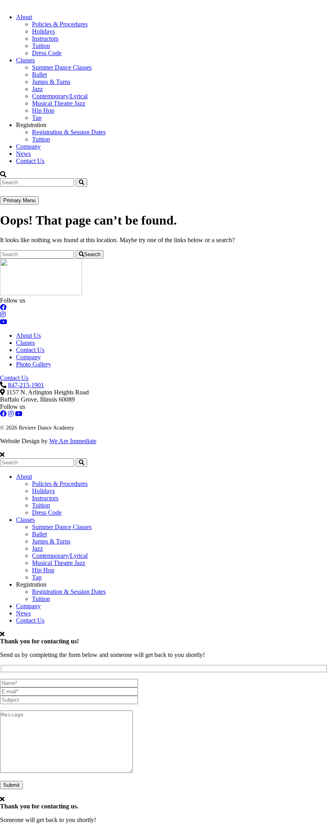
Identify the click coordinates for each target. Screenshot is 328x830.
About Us (28, 335)
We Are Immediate (72, 441)
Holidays (43, 31)
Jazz (37, 89)
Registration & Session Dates (69, 132)
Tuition (41, 45)
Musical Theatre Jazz (58, 103)
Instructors (45, 38)
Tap (37, 117)
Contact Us (30, 160)
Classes (25, 60)
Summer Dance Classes (62, 67)
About (24, 17)
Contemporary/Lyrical (60, 96)
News (23, 153)
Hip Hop (43, 110)
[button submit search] (81, 462)
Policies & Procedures (60, 24)
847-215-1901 (26, 385)
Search (92, 254)
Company (28, 146)
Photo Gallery (33, 364)
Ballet (39, 74)
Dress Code (47, 53)
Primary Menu (19, 200)
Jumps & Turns (51, 81)
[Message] (66, 770)
